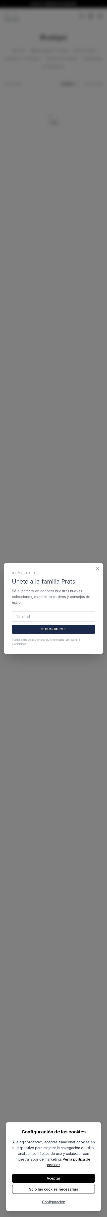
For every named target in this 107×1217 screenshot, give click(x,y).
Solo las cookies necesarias (53, 1189)
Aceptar (53, 1178)
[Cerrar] (97, 568)
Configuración (53, 1202)
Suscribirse (53, 629)
